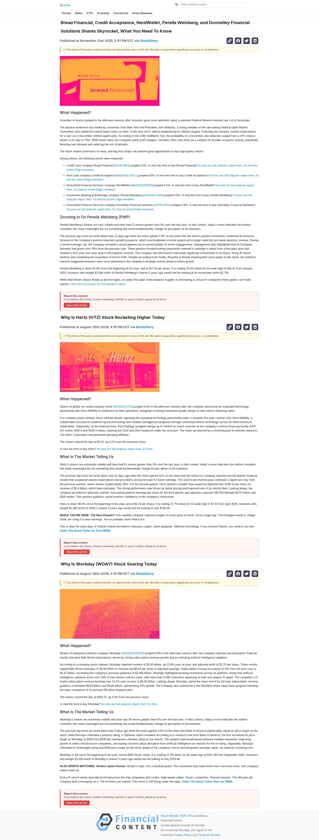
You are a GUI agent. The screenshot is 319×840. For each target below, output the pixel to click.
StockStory (149, 41)
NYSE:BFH (122, 165)
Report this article (76, 305)
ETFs (90, 13)
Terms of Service (209, 835)
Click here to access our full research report (97, 284)
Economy (103, 13)
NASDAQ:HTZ (123, 406)
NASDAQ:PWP (152, 195)
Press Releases (142, 13)
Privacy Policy (183, 835)
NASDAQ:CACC (126, 175)
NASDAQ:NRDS (142, 185)
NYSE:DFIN (162, 205)
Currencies (120, 13)
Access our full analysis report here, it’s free (124, 449)
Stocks (66, 13)
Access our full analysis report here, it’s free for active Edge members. (110, 209)
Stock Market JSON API (176, 815)
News (79, 13)
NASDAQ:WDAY (132, 653)
